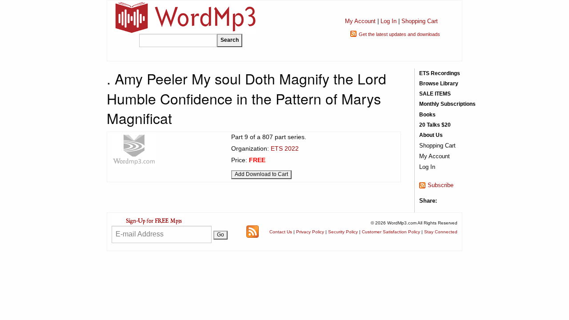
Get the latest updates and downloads (399, 34)
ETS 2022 (285, 148)
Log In (389, 21)
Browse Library (438, 83)
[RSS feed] (252, 231)
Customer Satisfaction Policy (391, 231)
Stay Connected (440, 231)
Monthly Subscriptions (447, 104)
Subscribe (440, 185)
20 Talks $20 (435, 125)
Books (427, 115)
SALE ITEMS (435, 94)
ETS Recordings (439, 73)
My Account (360, 21)
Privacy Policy (310, 231)
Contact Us (280, 231)
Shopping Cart (419, 21)
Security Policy (343, 231)
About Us (431, 135)
